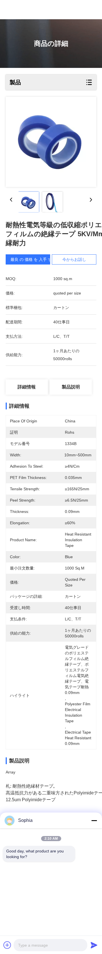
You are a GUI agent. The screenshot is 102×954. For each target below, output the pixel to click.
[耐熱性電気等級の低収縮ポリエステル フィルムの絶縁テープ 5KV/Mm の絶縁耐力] (51, 142)
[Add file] (7, 945)
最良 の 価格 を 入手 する (33, 259)
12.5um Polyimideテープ (31, 799)
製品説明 (71, 386)
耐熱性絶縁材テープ (32, 786)
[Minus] (94, 820)
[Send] (94, 945)
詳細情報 (27, 386)
